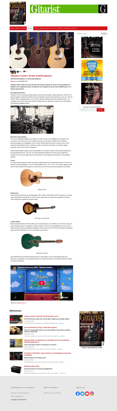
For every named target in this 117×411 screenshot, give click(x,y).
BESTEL (18, 28)
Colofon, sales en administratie (52, 393)
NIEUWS (30, 28)
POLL (73, 28)
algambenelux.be (21, 303)
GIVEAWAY (67, 28)
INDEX (60, 28)
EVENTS (48, 28)
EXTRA (24, 28)
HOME (12, 28)
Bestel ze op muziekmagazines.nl (20, 393)
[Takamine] (19, 72)
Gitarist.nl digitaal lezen (17, 396)
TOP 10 (55, 28)
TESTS (36, 28)
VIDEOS (42, 28)
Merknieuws (14, 81)
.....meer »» (61, 323)
